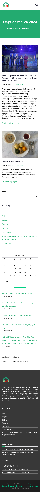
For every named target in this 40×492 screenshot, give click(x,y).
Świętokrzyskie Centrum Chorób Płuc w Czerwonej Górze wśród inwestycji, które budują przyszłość (19, 78)
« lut (3, 281)
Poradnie (5, 224)
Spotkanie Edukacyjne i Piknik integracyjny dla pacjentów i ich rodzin (19, 326)
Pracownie (5, 228)
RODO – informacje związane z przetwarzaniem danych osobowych (19, 237)
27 (15, 275)
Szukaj (4, 191)
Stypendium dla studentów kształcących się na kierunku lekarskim (18, 304)
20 (15, 272)
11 (4, 269)
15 (25, 269)
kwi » (8, 281)
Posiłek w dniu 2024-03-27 (13, 162)
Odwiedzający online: (10, 357)
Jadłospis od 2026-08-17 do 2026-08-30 (16, 315)
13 (15, 269)
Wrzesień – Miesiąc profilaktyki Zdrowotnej (17, 293)
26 (9, 275)
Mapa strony (6, 243)
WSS (3, 212)
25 (4, 275)
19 (9, 272)
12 (9, 269)
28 (20, 275)
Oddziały (5, 220)
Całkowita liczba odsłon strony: (13, 361)
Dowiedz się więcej (9, 123)
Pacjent (4, 216)
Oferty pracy (6, 232)
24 (35, 272)
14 (20, 269)
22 (25, 272)
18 (4, 272)
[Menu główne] (36, 5)
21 (20, 272)
